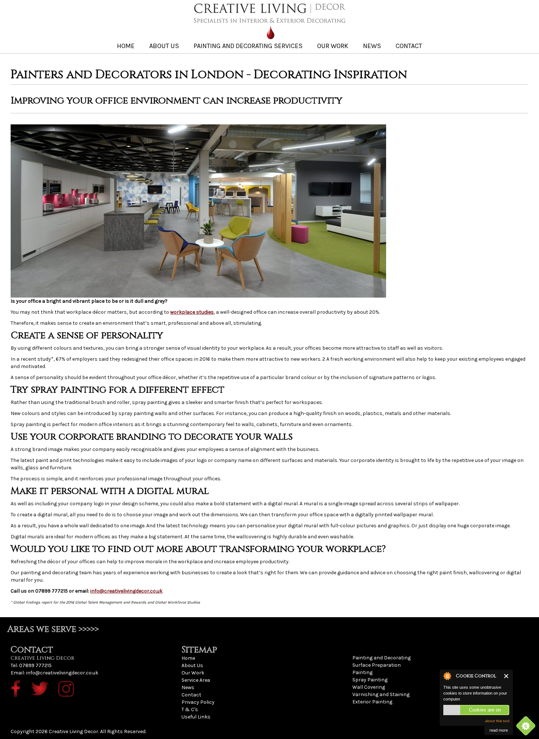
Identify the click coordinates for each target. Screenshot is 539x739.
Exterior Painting (372, 702)
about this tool (497, 721)
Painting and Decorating (381, 658)
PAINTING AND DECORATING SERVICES (248, 46)
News (188, 687)
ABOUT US (164, 46)
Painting (362, 672)
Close (506, 676)
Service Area (196, 680)
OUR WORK (332, 46)
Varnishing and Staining (381, 694)
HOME (126, 46)
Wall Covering (368, 687)
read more (498, 730)
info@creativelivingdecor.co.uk (126, 591)
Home (188, 658)
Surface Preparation (376, 665)
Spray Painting (370, 680)
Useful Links (196, 717)
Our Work (193, 673)
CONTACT (409, 46)
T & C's (190, 709)
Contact (191, 695)
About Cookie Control (447, 676)
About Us (192, 665)
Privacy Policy (198, 702)
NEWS (372, 46)
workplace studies (192, 312)
